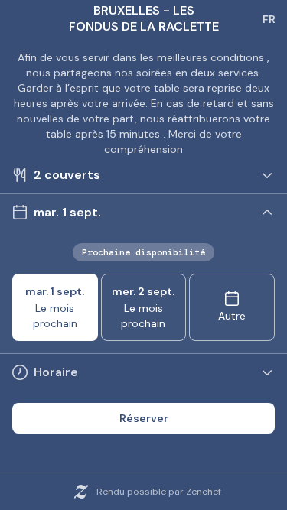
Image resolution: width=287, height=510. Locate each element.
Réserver (143, 418)
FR (269, 19)
